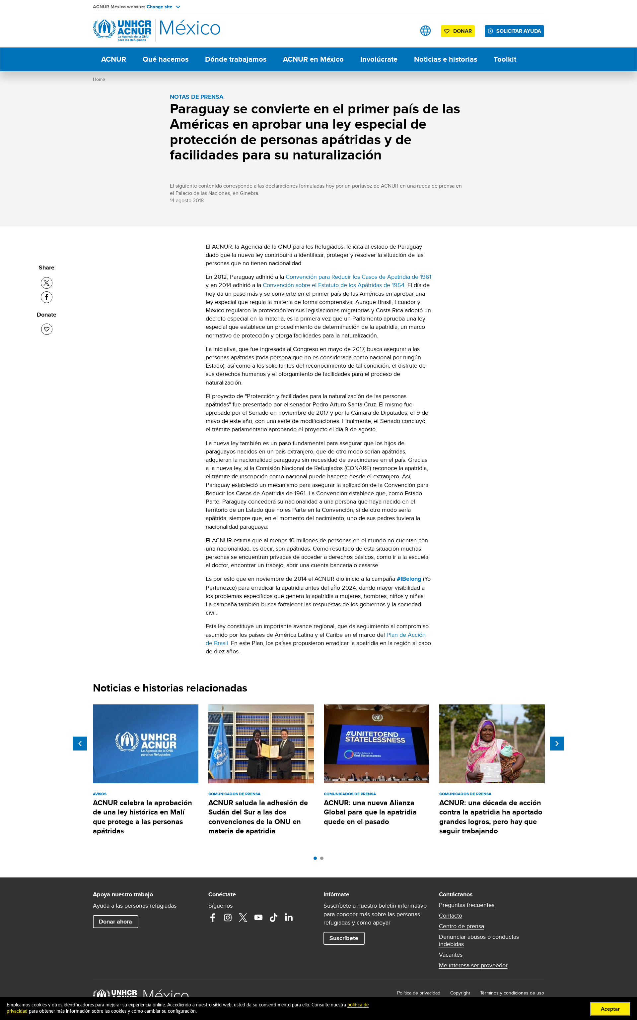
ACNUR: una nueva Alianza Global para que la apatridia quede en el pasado (370, 812)
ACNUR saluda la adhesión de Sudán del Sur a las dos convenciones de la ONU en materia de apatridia (258, 816)
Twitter (243, 917)
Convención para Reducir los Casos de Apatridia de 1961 (358, 276)
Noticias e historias (445, 59)
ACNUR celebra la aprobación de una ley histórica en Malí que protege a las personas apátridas (142, 816)
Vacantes (450, 954)
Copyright (460, 993)
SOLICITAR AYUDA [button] (518, 31)
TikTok (273, 917)
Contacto (450, 915)
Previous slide (80, 743)
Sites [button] (425, 30)
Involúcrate (378, 59)
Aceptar (610, 1009)
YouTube (258, 917)
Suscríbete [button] (343, 938)
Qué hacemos (165, 59)
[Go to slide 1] (317, 860)
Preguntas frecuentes (466, 905)
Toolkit (505, 59)
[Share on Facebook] (46, 297)
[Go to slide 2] (323, 860)
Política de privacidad (418, 993)
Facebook (212, 917)
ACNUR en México (313, 59)
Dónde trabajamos (235, 59)
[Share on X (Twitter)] (46, 283)
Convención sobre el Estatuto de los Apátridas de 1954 (333, 285)
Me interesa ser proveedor (473, 965)
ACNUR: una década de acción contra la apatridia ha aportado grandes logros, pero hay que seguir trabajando (490, 816)
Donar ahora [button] (115, 921)
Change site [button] (160, 6)
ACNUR (113, 59)
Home (99, 79)
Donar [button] (462, 31)
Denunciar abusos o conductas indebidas (479, 940)
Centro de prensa (461, 926)
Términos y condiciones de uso (512, 993)
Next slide (557, 743)
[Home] (139, 31)
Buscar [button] (404, 30)
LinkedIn (289, 917)
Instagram (228, 917)
